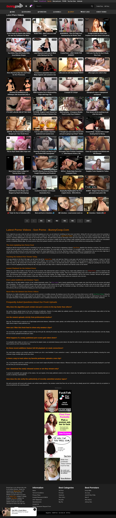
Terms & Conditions (38, 492)
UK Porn (106, 6)
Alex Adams (88, 499)
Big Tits (61, 502)
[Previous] (34, 221)
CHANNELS (58, 12)
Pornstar (61, 492)
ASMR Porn (55, 512)
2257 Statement (37, 499)
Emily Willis (88, 490)
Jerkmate (79, 1)
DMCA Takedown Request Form (42, 506)
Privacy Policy (36, 495)
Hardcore (61, 495)
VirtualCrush (42, 1)
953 (57, 221)
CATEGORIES (27, 12)
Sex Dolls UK (62, 512)
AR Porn (68, 512)
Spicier (49, 1)
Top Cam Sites (72, 1)
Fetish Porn (99, 6)
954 (65, 221)
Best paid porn (57, 1)
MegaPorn (48, 512)
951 (41, 221)
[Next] (80, 221)
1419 (87, 221)
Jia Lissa (87, 492)
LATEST (71, 12)
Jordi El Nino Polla (90, 495)
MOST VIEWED (102, 12)
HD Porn (61, 490)
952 (49, 221)
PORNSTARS (42, 12)
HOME (13, 12)
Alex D (87, 497)
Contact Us (36, 504)
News (34, 490)
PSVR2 (64, 1)
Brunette (61, 499)
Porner (36, 1)
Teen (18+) (62, 497)
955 (72, 221)
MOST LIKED (86, 12)
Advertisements (37, 502)
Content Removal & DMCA (40, 497)
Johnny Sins (88, 502)
